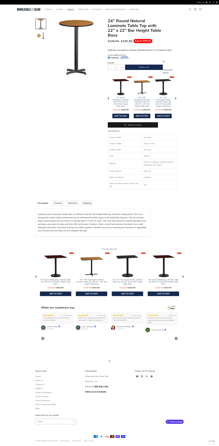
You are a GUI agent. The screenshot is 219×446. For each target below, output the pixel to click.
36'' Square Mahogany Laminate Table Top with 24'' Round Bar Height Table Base (163, 282)
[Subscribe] (73, 421)
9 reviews (50, 329)
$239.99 (116, 110)
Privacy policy (76, 441)
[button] (49, 9)
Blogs (37, 408)
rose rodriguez (53, 327)
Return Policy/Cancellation (45, 404)
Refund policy (65, 441)
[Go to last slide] (108, 98)
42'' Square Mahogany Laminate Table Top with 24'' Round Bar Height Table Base (121, 101)
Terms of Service (42, 396)
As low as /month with (117, 55)
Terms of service (88, 441)
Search (38, 376)
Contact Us (39, 384)
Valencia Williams (89, 327)
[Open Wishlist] (195, 9)
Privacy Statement (42, 400)
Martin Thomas (157, 356)
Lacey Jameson (122, 330)
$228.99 (159, 110)
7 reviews (85, 329)
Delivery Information (43, 392)
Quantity (111, 63)
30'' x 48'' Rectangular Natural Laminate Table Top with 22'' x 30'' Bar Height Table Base (142, 101)
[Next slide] (175, 98)
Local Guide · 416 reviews (160, 358)
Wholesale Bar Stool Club (49, 441)
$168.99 (138, 110)
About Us (39, 380)
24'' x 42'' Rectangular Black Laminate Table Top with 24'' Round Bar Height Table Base (163, 101)
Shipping (38, 388)
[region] (142, 98)
